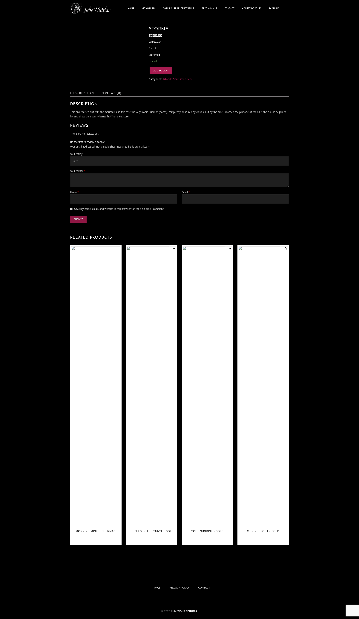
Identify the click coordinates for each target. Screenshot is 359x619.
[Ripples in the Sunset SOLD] (151, 386)
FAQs (157, 587)
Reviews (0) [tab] (111, 93)
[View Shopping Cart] (288, 8)
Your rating (76, 153)
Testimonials (209, 8)
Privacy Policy (179, 587)
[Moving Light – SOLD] (263, 386)
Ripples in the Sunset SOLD (152, 531)
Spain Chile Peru (182, 79)
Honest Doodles (251, 8)
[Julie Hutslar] (90, 8)
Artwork (167, 79)
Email (186, 192)
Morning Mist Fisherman (96, 531)
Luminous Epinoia (184, 611)
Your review (77, 170)
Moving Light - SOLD (263, 531)
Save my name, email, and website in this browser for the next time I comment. (119, 208)
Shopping (274, 8)
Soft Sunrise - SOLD (207, 531)
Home (131, 8)
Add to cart (160, 70)
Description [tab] (82, 93)
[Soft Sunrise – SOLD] (207, 386)
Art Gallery (149, 8)
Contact (230, 8)
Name (74, 192)
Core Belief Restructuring (178, 8)
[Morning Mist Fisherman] (95, 386)
